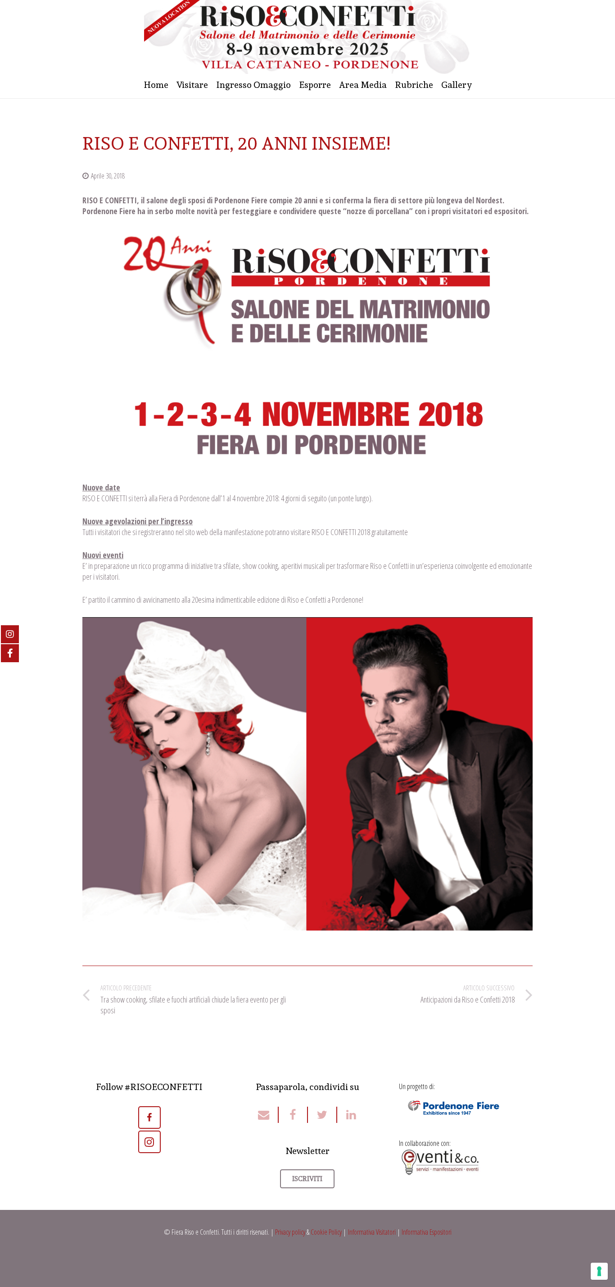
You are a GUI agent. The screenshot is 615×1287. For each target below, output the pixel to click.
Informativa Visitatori (372, 1232)
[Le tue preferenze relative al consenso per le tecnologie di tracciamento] (599, 1271)
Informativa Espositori (427, 1232)
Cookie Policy (326, 1232)
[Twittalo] (322, 1115)
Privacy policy (290, 1232)
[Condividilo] (293, 1115)
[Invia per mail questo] (268, 1115)
